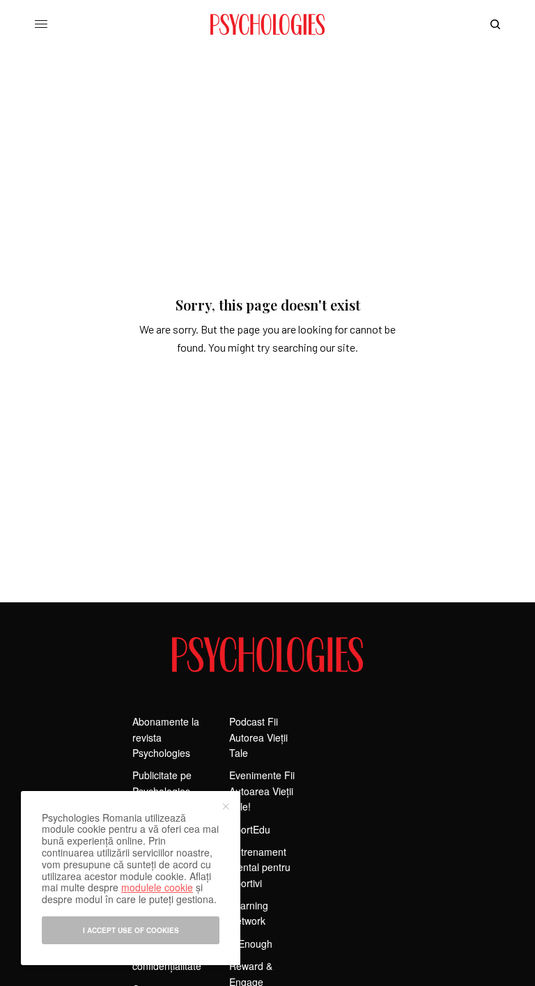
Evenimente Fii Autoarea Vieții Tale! (262, 790)
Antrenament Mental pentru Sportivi (259, 867)
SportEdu (249, 829)
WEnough (250, 943)
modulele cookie (157, 887)
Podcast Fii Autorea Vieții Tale (258, 737)
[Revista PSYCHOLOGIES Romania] (267, 24)
